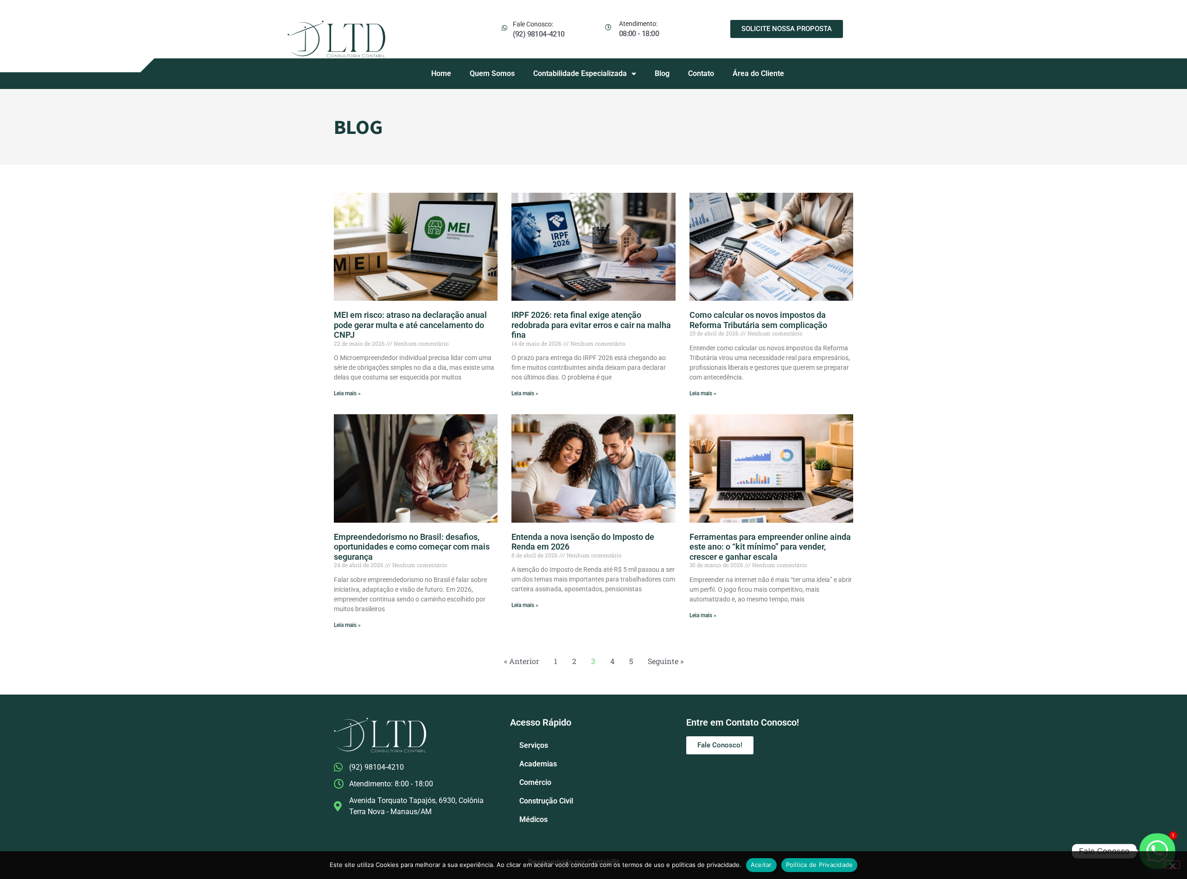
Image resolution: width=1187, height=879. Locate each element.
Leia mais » (347, 393)
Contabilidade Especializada (580, 73)
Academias (538, 763)
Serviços (533, 745)
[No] (1172, 864)
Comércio (535, 782)
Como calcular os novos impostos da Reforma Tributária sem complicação (758, 320)
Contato (701, 73)
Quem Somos (492, 73)
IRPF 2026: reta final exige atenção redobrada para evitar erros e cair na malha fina (591, 325)
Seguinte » (665, 661)
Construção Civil (546, 801)
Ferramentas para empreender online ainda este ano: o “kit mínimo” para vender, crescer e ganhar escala (770, 547)
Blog (662, 73)
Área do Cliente (758, 73)
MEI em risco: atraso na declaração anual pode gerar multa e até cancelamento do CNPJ (410, 325)
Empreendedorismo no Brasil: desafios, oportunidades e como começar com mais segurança (412, 547)
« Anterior (521, 661)
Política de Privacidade (819, 864)
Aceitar (761, 864)
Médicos (533, 819)
